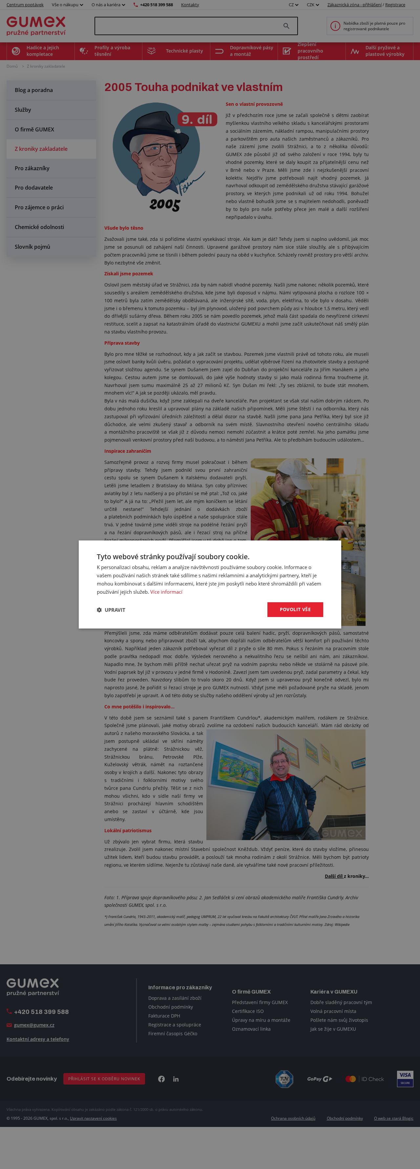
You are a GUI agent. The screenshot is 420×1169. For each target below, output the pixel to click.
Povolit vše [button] (295, 609)
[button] (111, 609)
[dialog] (210, 584)
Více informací (166, 591)
